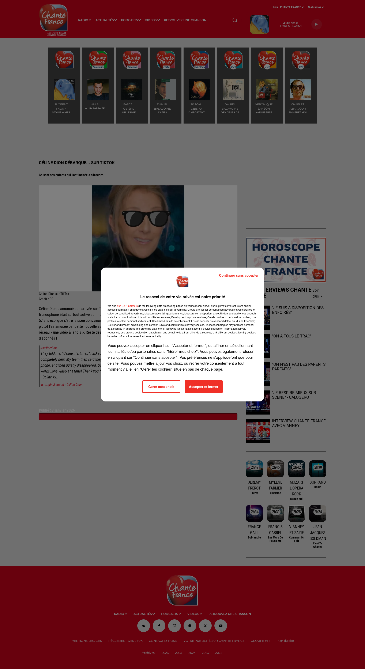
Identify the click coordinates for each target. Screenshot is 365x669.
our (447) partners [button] (127, 305)
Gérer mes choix (161, 386)
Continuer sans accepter (239, 275)
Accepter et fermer (203, 386)
